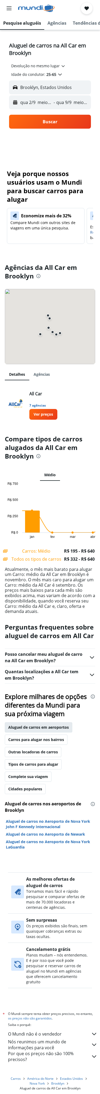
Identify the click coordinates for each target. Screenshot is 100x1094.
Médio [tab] (50, 474)
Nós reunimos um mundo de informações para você (37, 1045)
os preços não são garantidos (30, 1018)
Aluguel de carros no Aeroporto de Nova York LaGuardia (48, 844)
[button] (9, 8)
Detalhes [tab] (17, 374)
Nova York (37, 1083)
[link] (43, 414)
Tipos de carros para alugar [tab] (33, 764)
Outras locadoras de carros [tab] (33, 751)
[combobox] (38, 66)
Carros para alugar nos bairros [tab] (36, 739)
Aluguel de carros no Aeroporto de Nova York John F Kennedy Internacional (48, 824)
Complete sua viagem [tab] (28, 776)
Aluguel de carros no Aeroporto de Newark (45, 834)
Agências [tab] (42, 374)
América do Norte (40, 1078)
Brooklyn (57, 1083)
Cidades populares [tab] (25, 788)
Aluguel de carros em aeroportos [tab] (38, 727)
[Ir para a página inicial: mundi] (36, 8)
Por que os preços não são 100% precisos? (41, 1056)
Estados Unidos (71, 1078)
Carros (16, 1078)
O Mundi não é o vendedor (35, 1034)
